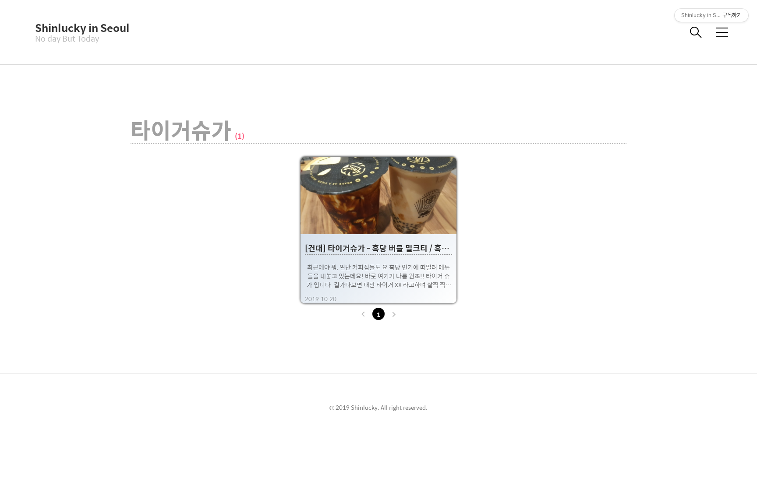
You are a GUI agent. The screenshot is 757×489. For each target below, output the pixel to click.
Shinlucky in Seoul (79, 27)
